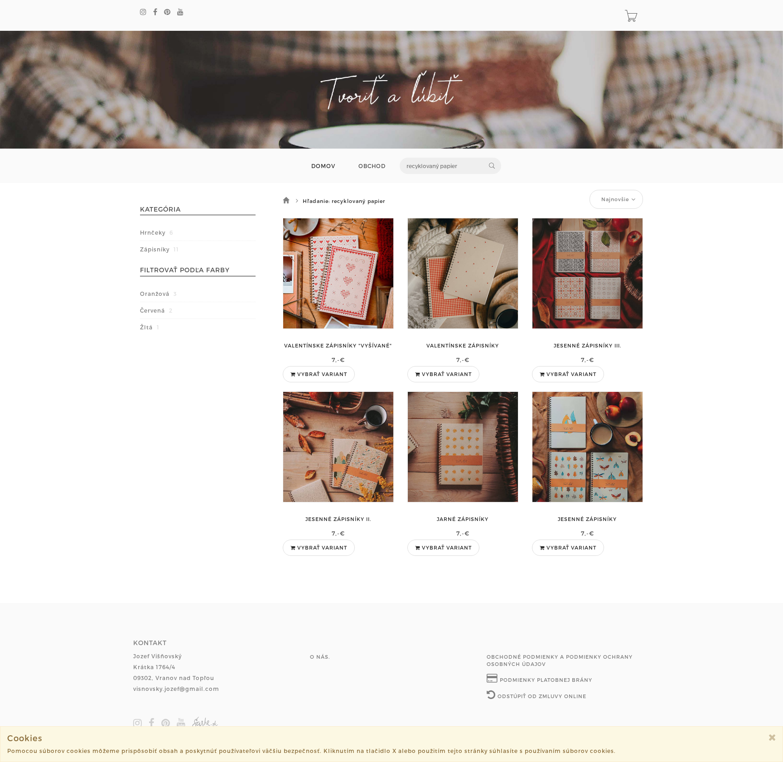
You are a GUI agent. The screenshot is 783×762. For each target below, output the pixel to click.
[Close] (772, 737)
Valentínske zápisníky (462, 345)
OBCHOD (372, 166)
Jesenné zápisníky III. (587, 345)
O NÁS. (320, 657)
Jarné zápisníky (462, 519)
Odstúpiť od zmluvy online (541, 696)
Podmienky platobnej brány (545, 680)
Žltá (150, 327)
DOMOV (323, 166)
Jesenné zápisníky (587, 519)
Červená (156, 310)
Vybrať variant (321, 374)
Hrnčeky (156, 232)
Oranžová (158, 293)
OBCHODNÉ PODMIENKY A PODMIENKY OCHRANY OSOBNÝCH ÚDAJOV (560, 660)
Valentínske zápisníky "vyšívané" (338, 345)
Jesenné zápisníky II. (338, 519)
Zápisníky (159, 249)
